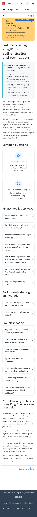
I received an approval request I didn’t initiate (17, 350)
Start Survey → (16, 37)
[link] (3, 3)
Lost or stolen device (18, 162)
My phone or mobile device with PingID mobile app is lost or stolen (17, 272)
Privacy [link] (11, 503)
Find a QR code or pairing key (18, 189)
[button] (27, 4)
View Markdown (31, 16)
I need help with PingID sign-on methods (17, 313)
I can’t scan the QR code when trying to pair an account (16, 340)
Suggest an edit (28, 16)
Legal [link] (5, 503)
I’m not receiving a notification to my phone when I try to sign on (17, 369)
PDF (34, 16)
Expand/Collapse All (25, 20)
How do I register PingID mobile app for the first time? (17, 226)
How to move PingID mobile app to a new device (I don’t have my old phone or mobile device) (17, 259)
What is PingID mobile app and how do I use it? (16, 216)
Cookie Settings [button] (28, 503)
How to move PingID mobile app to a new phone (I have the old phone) (17, 247)
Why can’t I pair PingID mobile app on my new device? (16, 331)
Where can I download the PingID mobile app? (18, 236)
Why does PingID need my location (15, 282)
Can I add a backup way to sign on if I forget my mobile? (17, 303)
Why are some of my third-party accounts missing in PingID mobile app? (17, 390)
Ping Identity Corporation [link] (25, 493)
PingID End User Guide (18, 9)
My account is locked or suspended (14, 360)
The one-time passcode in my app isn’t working (16, 379)
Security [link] (18, 503)
